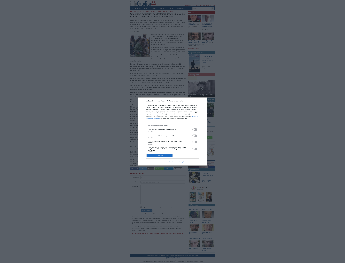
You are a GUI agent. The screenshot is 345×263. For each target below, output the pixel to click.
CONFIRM (159, 155)
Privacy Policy (183, 162)
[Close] (203, 101)
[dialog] (172, 131)
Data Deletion (162, 162)
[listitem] (172, 126)
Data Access (172, 162)
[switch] (194, 129)
